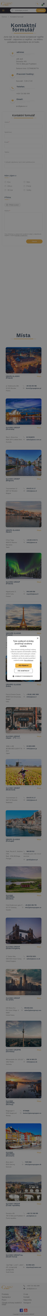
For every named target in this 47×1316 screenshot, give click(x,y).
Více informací (28, 660)
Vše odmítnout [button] (23, 671)
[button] (23, 676)
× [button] (37, 638)
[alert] (23, 658)
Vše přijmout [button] (24, 666)
